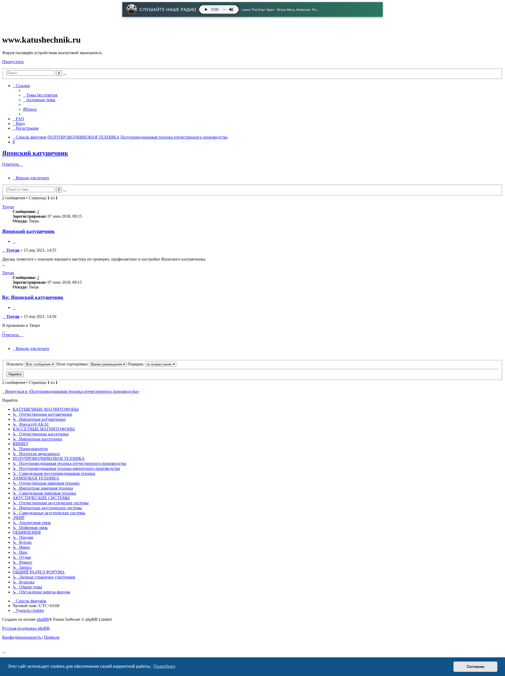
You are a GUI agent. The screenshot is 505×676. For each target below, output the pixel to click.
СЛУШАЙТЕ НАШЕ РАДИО (167, 9)
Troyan (8, 207)
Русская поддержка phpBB (26, 628)
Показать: (15, 364)
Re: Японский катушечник (32, 297)
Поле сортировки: (73, 364)
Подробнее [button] (164, 666)
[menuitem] (40, 95)
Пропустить (13, 61)
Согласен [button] (475, 666)
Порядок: (136, 364)
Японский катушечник (35, 153)
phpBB (43, 619)
